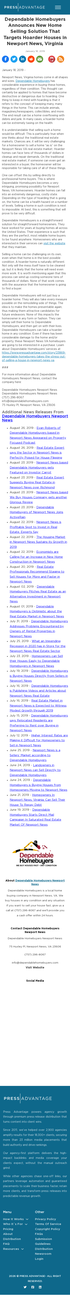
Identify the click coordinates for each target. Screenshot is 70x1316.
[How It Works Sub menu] (27, 1219)
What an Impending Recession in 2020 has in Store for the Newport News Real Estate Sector (38, 646)
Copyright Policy (47, 1229)
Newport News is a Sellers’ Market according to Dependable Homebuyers (35, 755)
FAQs (39, 1234)
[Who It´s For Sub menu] (26, 1224)
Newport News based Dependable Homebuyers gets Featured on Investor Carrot (39, 467)
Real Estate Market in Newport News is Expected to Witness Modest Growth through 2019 (38, 705)
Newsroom (43, 1254)
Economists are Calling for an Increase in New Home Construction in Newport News (36, 557)
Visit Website (35, 967)
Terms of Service (48, 1224)
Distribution (12, 1239)
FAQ (6, 1244)
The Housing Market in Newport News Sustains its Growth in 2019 (38, 542)
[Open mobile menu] (58, 7)
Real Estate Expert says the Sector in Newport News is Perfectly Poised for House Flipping (37, 453)
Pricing (8, 1229)
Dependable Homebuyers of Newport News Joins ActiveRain (36, 512)
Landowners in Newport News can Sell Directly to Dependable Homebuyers (35, 770)
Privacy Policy (45, 1219)
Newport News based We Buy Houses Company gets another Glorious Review (39, 497)
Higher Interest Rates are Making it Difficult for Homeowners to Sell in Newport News (39, 740)
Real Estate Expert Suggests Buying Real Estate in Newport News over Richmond (37, 482)
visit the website (54, 243)
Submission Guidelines (43, 1241)
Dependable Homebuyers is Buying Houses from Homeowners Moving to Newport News (38, 785)
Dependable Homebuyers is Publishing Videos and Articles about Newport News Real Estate (39, 691)
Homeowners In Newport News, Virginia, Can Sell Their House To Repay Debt (37, 800)
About (8, 1234)
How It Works (13, 1219)
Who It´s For (13, 1224)
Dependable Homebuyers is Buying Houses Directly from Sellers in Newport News (39, 676)
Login (39, 1259)
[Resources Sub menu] (22, 1249)
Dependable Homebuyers (33, 81)
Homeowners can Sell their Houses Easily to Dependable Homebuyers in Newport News (36, 661)
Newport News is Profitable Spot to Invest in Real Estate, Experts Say (35, 527)
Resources (11, 1249)
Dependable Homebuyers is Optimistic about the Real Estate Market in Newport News (37, 611)
